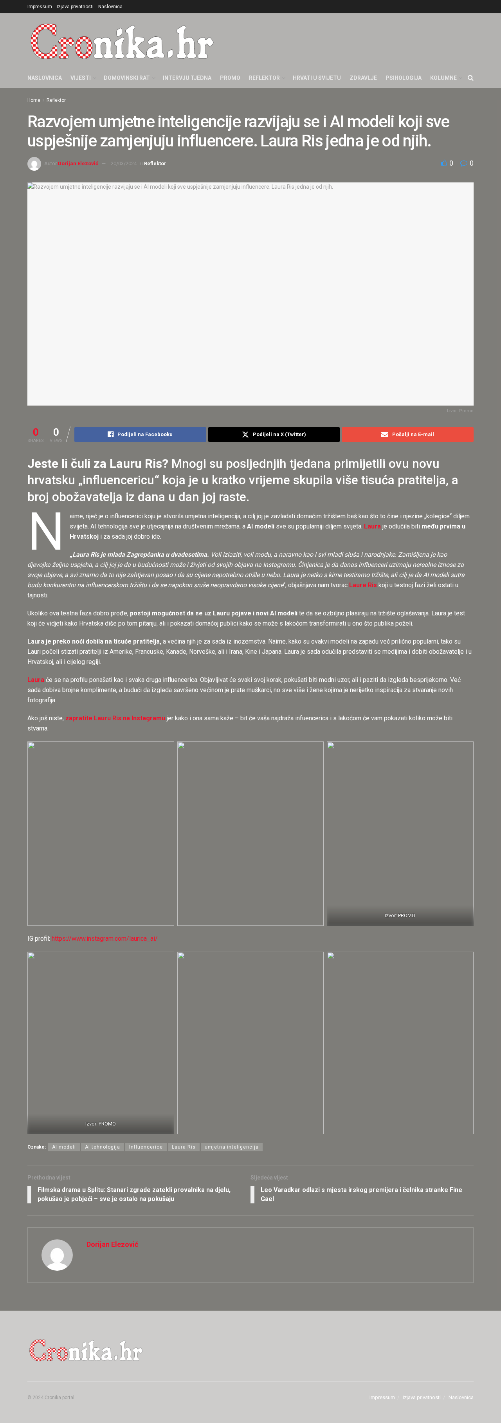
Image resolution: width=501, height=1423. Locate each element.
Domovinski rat (127, 78)
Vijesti (80, 78)
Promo (230, 78)
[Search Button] (471, 78)
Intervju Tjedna (187, 78)
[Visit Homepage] (122, 40)
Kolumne (443, 78)
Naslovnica (110, 6)
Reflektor (264, 78)
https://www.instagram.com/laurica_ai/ (105, 938)
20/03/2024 (124, 163)
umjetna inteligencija (232, 1147)
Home (33, 100)
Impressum (39, 6)
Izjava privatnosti (75, 6)
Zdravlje (363, 78)
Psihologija (404, 78)
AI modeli (64, 1147)
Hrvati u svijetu (317, 78)
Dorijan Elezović (78, 163)
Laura (35, 680)
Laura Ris (184, 1147)
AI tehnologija (102, 1147)
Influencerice (146, 1147)
